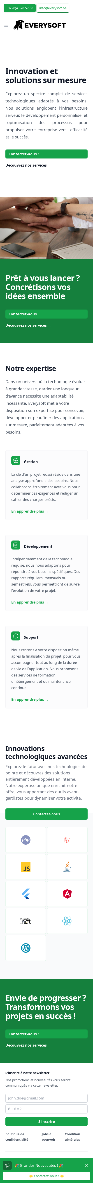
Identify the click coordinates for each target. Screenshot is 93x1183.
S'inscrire (46, 1121)
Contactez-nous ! (24, 154)
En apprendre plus (30, 511)
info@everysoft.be (53, 8)
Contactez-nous (23, 314)
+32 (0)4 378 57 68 (19, 8)
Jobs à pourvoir (48, 1137)
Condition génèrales (72, 1137)
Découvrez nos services (28, 165)
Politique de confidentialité (16, 1137)
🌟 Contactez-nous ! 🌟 (46, 1176)
